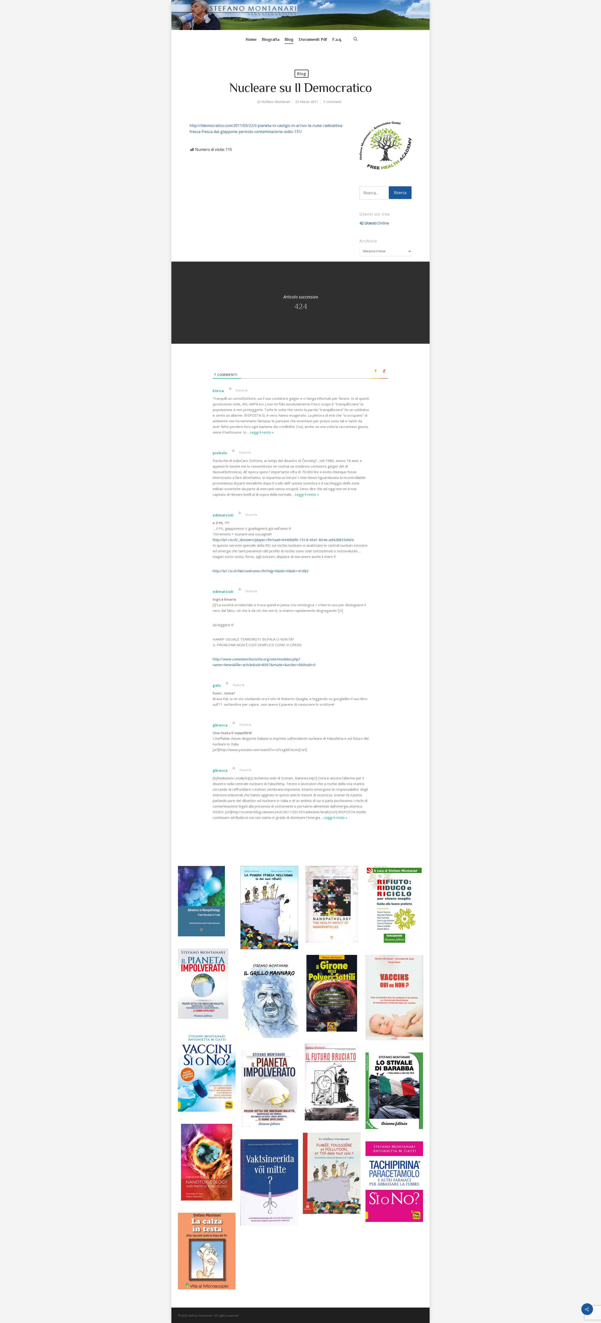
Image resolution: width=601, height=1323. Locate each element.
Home (251, 39)
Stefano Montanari (276, 101)
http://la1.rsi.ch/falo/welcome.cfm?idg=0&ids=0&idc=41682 (260, 570)
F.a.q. (337, 39)
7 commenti (332, 101)
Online (374, 223)
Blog (289, 39)
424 (300, 303)
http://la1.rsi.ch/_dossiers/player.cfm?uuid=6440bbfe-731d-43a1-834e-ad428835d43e (283, 539)
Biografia (270, 39)
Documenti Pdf (313, 39)
